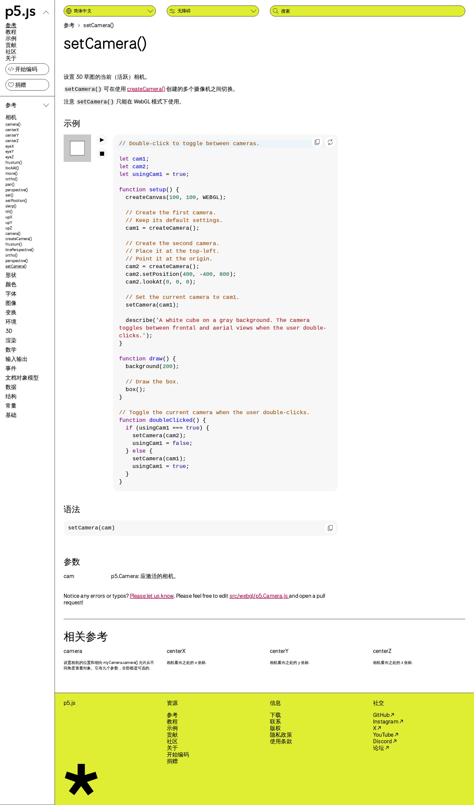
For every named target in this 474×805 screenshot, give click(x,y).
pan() (9, 184)
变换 (10, 312)
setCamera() (15, 266)
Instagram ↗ (388, 721)
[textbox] (225, 313)
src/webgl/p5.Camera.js (259, 596)
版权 (275, 728)
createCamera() (18, 238)
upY (8, 222)
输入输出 (16, 359)
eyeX (9, 146)
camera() (13, 124)
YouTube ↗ (385, 734)
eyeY (9, 151)
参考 (10, 25)
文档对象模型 (22, 377)
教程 (10, 32)
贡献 (10, 45)
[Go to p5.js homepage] (20, 12)
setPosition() (16, 200)
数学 (10, 349)
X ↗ (377, 728)
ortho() (11, 178)
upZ (8, 228)
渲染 (10, 340)
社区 (10, 51)
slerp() (10, 206)
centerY (12, 135)
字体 (10, 293)
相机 (10, 117)
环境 (10, 321)
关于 (10, 58)
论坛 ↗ (381, 748)
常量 (10, 405)
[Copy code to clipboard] (317, 142)
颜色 (10, 284)
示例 (10, 38)
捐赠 (20, 85)
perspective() (16, 189)
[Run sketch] (102, 139)
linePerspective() (19, 249)
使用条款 (281, 741)
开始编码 (26, 69)
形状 (10, 275)
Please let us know (152, 596)
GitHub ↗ (383, 715)
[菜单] (46, 12)
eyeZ (9, 157)
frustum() (13, 162)
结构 (10, 396)
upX (9, 217)
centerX (12, 129)
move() (11, 173)
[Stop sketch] (102, 153)
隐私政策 (281, 734)
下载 (275, 715)
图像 (10, 303)
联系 (275, 721)
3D (8, 331)
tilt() (8, 211)
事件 (10, 368)
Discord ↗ (384, 741)
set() (9, 195)
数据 (10, 387)
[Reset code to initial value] (330, 142)
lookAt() (12, 168)
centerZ (12, 140)
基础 (10, 415)
